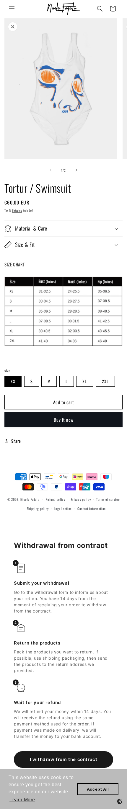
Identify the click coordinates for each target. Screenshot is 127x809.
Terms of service (108, 499)
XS (13, 381)
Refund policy (55, 499)
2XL (105, 381)
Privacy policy (81, 499)
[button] (11, 8)
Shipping (17, 210)
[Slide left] (50, 170)
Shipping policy (38, 508)
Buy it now (64, 419)
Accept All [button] (98, 789)
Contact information (91, 508)
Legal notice (63, 508)
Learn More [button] (22, 799)
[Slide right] (76, 170)
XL (84, 381)
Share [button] (16, 441)
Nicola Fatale (29, 499)
